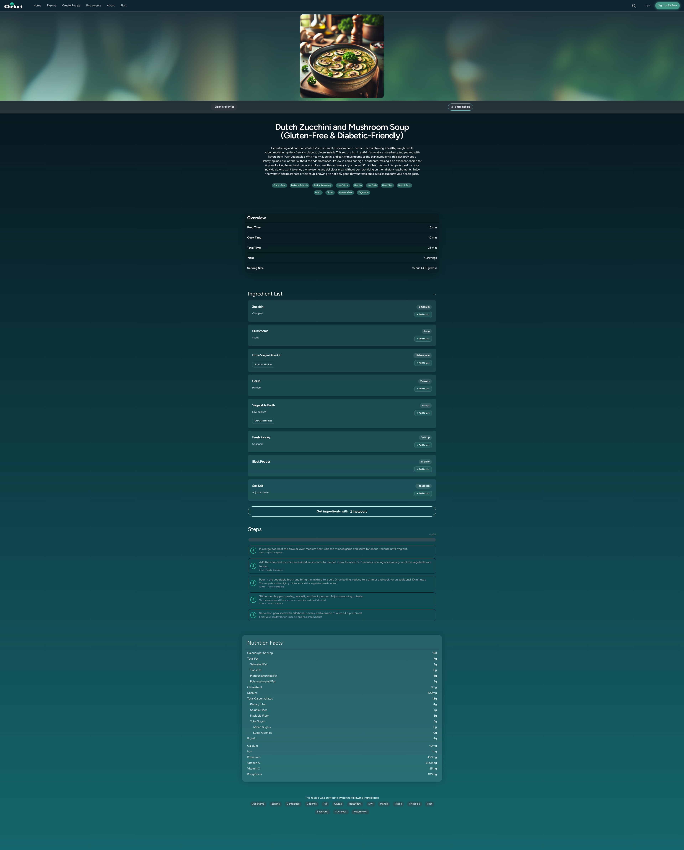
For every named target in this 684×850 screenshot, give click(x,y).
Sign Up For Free (667, 5)
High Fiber (387, 185)
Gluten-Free (279, 185)
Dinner (330, 192)
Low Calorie (342, 185)
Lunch (318, 192)
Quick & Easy (404, 185)
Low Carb (372, 185)
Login (647, 5)
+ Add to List (423, 314)
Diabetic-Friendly (299, 185)
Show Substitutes (263, 365)
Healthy (358, 185)
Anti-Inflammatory (322, 185)
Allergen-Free (346, 192)
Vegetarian (363, 192)
